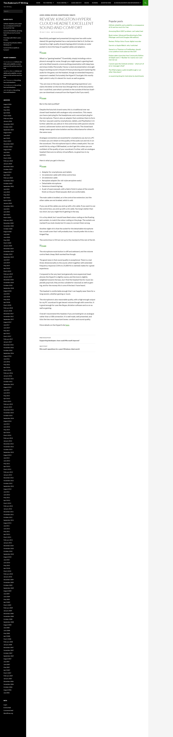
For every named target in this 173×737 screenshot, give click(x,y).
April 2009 (7, 602)
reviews (54, 15)
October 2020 (8, 229)
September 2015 (9, 384)
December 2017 (9, 314)
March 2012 (7, 503)
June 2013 (7, 461)
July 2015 (7, 390)
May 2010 (7, 565)
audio (42, 15)
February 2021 (8, 220)
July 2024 (7, 152)
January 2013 (8, 475)
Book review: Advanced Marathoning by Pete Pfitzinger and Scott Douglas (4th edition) (125, 36)
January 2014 (8, 441)
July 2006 (7, 693)
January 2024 (8, 164)
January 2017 (8, 342)
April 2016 (7, 367)
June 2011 (7, 529)
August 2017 (7, 322)
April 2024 (7, 155)
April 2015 (7, 398)
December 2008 (9, 613)
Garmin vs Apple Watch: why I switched (123, 45)
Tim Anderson (58, 32)
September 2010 (9, 554)
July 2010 (7, 560)
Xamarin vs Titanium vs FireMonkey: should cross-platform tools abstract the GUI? (125, 50)
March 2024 (7, 158)
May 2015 (7, 396)
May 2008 (7, 633)
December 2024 (9, 144)
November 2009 (9, 582)
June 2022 (7, 192)
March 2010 (7, 571)
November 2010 (9, 548)
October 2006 (8, 687)
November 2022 (9, 181)
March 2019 (7, 271)
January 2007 (8, 678)
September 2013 (9, 452)
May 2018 (7, 299)
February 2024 (8, 161)
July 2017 (7, 325)
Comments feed (8, 710)
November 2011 (9, 514)
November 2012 (9, 480)
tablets (72, 15)
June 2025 (7, 135)
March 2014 (7, 435)
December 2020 (9, 223)
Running (95, 3)
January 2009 (8, 611)
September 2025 (9, 130)
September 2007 (9, 656)
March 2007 (7, 673)
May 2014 (7, 430)
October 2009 (8, 585)
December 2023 (9, 166)
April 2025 (7, 138)
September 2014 (9, 418)
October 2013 (8, 449)
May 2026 (7, 110)
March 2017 (7, 336)
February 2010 (8, 574)
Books (86, 3)
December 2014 (9, 410)
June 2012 (7, 495)
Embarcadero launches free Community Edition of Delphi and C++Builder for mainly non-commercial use (126, 57)
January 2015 (8, 407)
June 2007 (7, 664)
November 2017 (9, 316)
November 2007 (9, 650)
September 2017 (9, 319)
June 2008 (7, 630)
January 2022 (8, 203)
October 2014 (8, 415)
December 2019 (9, 248)
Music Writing (62, 3)
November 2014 (9, 413)
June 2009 (7, 596)
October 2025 (8, 127)
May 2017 (7, 330)
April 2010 (7, 568)
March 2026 (7, 115)
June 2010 (7, 562)
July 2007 (7, 661)
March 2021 (7, 217)
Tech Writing (47, 3)
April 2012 (7, 500)
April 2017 (7, 333)
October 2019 (8, 254)
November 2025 (9, 124)
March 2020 (7, 243)
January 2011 (8, 543)
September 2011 (9, 520)
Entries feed (7, 707)
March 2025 (7, 141)
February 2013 (8, 472)
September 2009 (9, 588)
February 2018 (8, 308)
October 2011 (8, 517)
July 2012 (7, 492)
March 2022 (7, 200)
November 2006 (9, 684)
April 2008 (7, 636)
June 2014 (7, 427)
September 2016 (9, 353)
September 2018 (9, 288)
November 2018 (9, 282)
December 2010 (9, 546)
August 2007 (7, 659)
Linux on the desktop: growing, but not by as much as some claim (13, 33)
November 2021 (9, 206)
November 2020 (9, 226)
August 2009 (7, 591)
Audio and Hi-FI (76, 3)
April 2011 (7, 534)
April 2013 (7, 466)
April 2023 (7, 175)
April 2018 (7, 302)
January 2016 (8, 376)
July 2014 (7, 424)
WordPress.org (8, 713)
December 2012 (9, 478)
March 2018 (7, 305)
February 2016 (8, 373)
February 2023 (8, 178)
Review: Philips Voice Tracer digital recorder (125, 41)
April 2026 (7, 113)
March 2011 (7, 537)
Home (38, 3)
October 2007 (8, 653)
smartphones (63, 15)
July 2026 (7, 107)
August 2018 (7, 291)
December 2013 (9, 444)
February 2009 (8, 608)
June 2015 (7, 393)
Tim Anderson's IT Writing (16, 3)
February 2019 (8, 274)
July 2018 (7, 294)
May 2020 (7, 240)
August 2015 (7, 387)
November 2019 (9, 251)
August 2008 (7, 625)
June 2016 (7, 362)
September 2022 (9, 186)
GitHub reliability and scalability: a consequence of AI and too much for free (126, 26)
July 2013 (7, 458)
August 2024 (7, 149)
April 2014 (7, 432)
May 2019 (7, 265)
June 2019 (7, 263)
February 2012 (8, 506)
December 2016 (9, 345)
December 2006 (9, 681)
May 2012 (7, 497)
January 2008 (8, 645)
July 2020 (7, 234)
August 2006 (7, 690)
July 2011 (7, 526)
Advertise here (106, 3)
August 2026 (7, 104)
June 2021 (7, 212)
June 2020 (7, 237)
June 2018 (7, 297)
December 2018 (9, 280)
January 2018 (8, 311)
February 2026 (8, 118)
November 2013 (9, 446)
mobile (47, 15)
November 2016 (9, 347)
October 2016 (8, 350)
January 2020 (8, 246)
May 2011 (7, 531)
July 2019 (7, 260)
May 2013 (7, 463)
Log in (5, 705)
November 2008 (9, 616)
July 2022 (7, 189)
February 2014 (8, 438)
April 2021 (7, 214)
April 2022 (7, 198)
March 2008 (7, 639)
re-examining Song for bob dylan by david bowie (126, 76)
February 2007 (8, 676)
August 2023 (7, 172)
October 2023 (8, 169)
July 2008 (7, 628)
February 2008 (8, 642)
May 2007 (7, 667)
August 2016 (7, 356)
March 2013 (7, 469)
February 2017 (8, 339)
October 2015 (8, 381)
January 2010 (8, 577)
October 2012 (8, 483)
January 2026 (8, 121)
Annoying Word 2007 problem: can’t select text (126, 31)
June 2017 (7, 328)
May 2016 (7, 364)
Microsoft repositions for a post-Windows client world (60, 347)
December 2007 (9, 647)
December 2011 (9, 512)
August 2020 (7, 231)
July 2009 (7, 594)
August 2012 (7, 489)
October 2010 (8, 551)
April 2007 (7, 670)
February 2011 (8, 540)
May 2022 (7, 195)
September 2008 (9, 622)
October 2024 (8, 147)
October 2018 (8, 285)
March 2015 (7, 401)
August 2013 (7, 455)
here (67, 325)
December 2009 (9, 579)
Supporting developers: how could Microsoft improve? (59, 339)
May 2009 (7, 599)
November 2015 (9, 379)
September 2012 (9, 486)
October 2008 (8, 619)
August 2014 (7, 421)
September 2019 (9, 257)
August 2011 (7, 523)
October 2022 (8, 183)
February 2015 (8, 404)
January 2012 (8, 509)
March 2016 (7, 370)
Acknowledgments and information (126, 3)
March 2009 (7, 605)
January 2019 (8, 277)
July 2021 (7, 209)
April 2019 (7, 268)
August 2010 (7, 557)
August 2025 (7, 132)
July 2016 (7, 359)
